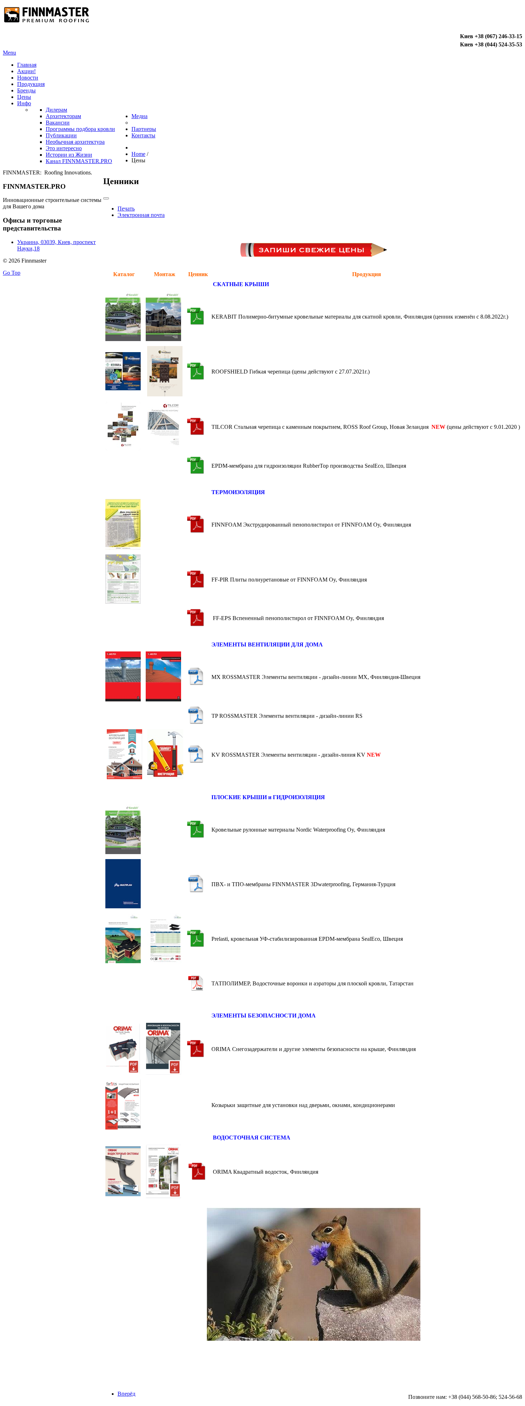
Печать (126, 208)
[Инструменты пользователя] (106, 198)
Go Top (11, 273)
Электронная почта (141, 215)
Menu (9, 53)
